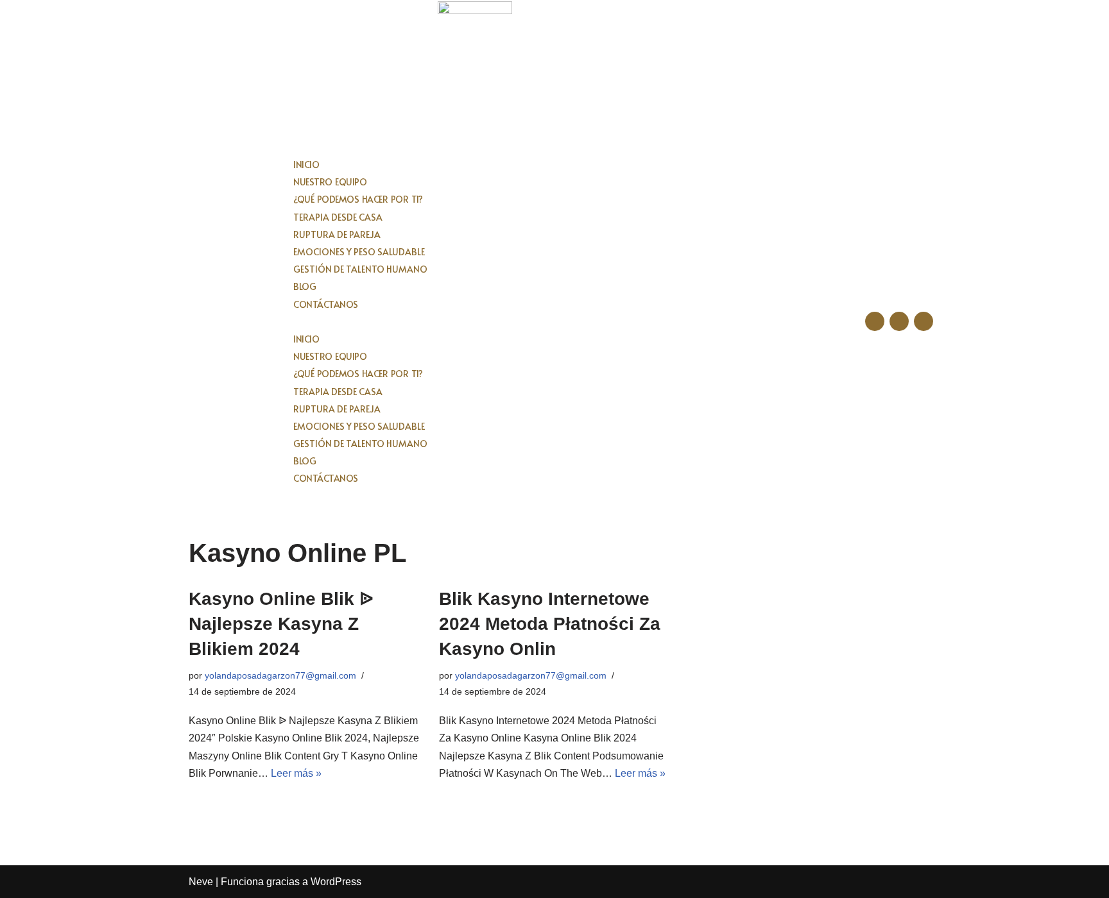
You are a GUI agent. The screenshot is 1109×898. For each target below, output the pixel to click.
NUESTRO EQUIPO (329, 182)
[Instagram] (899, 321)
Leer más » (296, 773)
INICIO (306, 164)
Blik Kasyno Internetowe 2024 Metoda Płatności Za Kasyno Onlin (549, 624)
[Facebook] (874, 321)
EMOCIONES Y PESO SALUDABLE (359, 252)
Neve (201, 881)
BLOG (304, 286)
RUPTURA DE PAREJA (337, 234)
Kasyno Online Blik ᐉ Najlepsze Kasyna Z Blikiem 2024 (281, 624)
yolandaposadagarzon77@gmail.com (280, 675)
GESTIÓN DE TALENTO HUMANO (360, 269)
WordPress (336, 881)
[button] (554, 321)
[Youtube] (923, 321)
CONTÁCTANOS (325, 304)
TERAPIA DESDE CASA (338, 217)
